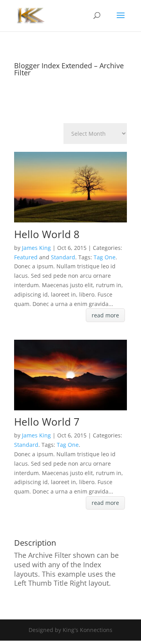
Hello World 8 (47, 234)
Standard (63, 257)
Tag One (105, 257)
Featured (26, 257)
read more (105, 315)
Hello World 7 (47, 422)
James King (36, 247)
